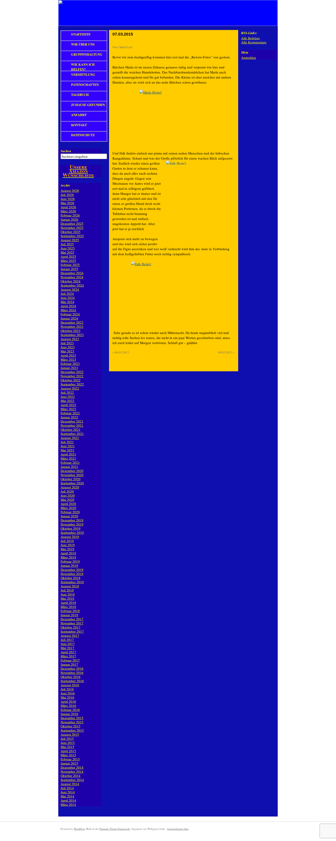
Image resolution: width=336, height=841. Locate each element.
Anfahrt (79, 114)
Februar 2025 (70, 264)
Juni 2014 (68, 792)
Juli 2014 (67, 788)
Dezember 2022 (72, 371)
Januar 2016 (69, 713)
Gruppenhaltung (86, 54)
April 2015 (68, 751)
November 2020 (72, 474)
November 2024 (72, 277)
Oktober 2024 (70, 281)
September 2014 (72, 779)
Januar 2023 (69, 367)
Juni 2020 (68, 495)
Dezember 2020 (72, 470)
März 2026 (68, 211)
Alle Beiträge (250, 38)
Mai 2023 (67, 351)
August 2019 (70, 536)
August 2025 (70, 240)
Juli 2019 (67, 540)
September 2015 (72, 730)
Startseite (81, 34)
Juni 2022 (68, 396)
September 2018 (72, 582)
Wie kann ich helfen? (83, 66)
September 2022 (72, 384)
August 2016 (70, 685)
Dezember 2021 (72, 421)
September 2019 (72, 532)
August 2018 (70, 586)
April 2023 (68, 355)
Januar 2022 (69, 417)
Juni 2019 (68, 545)
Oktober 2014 (70, 775)
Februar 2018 (70, 610)
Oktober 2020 (70, 479)
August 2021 (70, 437)
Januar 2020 (69, 516)
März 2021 (68, 458)
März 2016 (68, 705)
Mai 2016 (67, 697)
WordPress (79, 828)
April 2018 (68, 602)
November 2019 (72, 524)
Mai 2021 (67, 450)
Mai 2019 (67, 549)
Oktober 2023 (70, 330)
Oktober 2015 (70, 726)
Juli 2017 (67, 639)
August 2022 (70, 388)
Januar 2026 (69, 219)
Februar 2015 (70, 759)
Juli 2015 (67, 738)
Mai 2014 (67, 796)
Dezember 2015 (72, 718)
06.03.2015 (120, 352)
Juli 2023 (67, 343)
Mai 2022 (67, 400)
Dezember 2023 (72, 322)
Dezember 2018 (72, 569)
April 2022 (68, 404)
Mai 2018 (67, 598)
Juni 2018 (68, 594)
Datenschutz (83, 135)
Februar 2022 (70, 413)
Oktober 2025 (70, 231)
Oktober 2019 (70, 528)
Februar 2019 (70, 561)
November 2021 (72, 425)
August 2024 (70, 289)
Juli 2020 (67, 491)
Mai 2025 (67, 252)
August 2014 (70, 783)
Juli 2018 (67, 590)
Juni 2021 (68, 446)
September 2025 (72, 235)
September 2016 (72, 680)
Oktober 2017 (70, 627)
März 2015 (68, 755)
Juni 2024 (68, 297)
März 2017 (68, 656)
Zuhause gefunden (88, 104)
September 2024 (72, 285)
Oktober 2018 (70, 577)
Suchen (66, 151)
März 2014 (68, 804)
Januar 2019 (69, 565)
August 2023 (70, 338)
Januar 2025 (69, 268)
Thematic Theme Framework (114, 828)
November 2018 (72, 573)
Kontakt (79, 124)
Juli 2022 (67, 392)
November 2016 (72, 672)
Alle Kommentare (254, 42)
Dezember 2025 (72, 223)
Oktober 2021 (70, 429)
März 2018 (68, 606)
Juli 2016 (67, 689)
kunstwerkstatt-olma (178, 828)
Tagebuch (80, 94)
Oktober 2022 (70, 380)
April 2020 (68, 503)
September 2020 (72, 483)
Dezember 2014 (72, 767)
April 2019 (68, 553)
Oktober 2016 (70, 676)
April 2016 (68, 701)
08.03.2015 (226, 352)
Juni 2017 (68, 643)
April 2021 (68, 454)
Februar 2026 (70, 215)
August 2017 (70, 635)
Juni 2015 (68, 742)
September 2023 (72, 334)
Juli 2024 (67, 293)
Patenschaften (85, 84)
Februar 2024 (70, 314)
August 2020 (70, 487)
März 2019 (68, 557)
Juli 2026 (67, 194)
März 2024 (68, 310)
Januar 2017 (69, 664)
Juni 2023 (68, 347)
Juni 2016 (68, 693)
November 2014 (72, 771)
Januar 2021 (69, 466)
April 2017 (68, 652)
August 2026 (70, 190)
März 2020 (68, 507)
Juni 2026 (68, 198)
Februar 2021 (70, 462)
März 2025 (68, 260)
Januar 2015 (69, 763)
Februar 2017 (70, 660)
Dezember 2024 (72, 273)
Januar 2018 (69, 615)
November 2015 (72, 722)
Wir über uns (83, 44)
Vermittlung (83, 74)
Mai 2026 (67, 203)
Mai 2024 (67, 301)
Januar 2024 (69, 318)
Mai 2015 (67, 746)
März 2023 (68, 359)
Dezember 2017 (72, 619)
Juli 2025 (67, 244)
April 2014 (68, 800)
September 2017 (72, 631)
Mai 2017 (67, 648)
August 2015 (70, 734)
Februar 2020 (70, 512)
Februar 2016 (70, 709)
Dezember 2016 (72, 668)
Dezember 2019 (72, 520)
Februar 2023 (70, 363)
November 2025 (72, 227)
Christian (125, 47)
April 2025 (68, 256)
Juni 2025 (68, 248)
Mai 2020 (67, 499)
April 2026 (68, 207)
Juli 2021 (67, 441)
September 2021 (72, 433)
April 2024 (68, 306)
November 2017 (72, 623)
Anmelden (248, 57)
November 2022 (72, 376)
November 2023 (72, 326)
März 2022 (68, 409)
